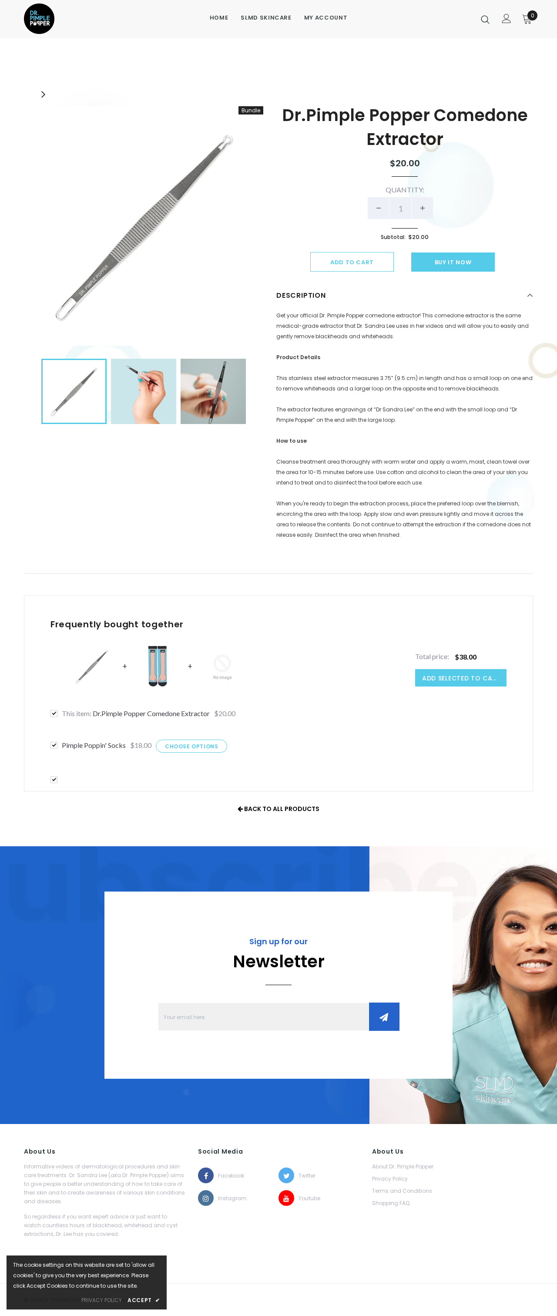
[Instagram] (206, 1198)
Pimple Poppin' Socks (94, 745)
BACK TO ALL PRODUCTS (281, 808)
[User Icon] (506, 18)
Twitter (306, 1175)
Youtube (306, 1198)
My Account (326, 17)
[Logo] (56, 18)
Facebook (226, 1175)
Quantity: (405, 189)
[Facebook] (206, 1175)
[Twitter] (286, 1175)
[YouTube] (286, 1198)
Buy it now (453, 262)
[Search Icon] (485, 19)
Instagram (226, 1198)
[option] (143, 226)
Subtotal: (393, 237)
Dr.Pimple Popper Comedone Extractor (136, 713)
